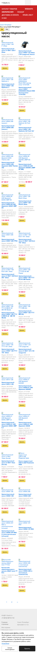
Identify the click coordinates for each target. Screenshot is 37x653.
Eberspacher (7, 12)
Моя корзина (6, 627)
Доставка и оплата (10, 15)
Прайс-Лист (28, 15)
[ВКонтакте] (3, 613)
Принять (27, 648)
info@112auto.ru (7, 615)
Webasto (29, 9)
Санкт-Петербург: (23, 622)
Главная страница (5, 623)
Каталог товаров (9, 9)
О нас (4, 18)
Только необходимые (9, 648)
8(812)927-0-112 (22, 625)
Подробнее (5, 643)
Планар (20, 12)
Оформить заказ (7, 630)
